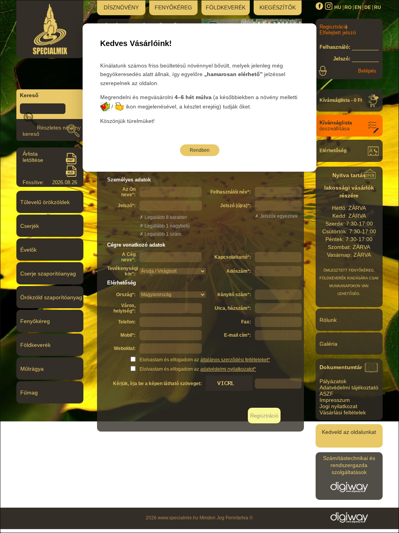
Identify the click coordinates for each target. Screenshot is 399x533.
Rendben (200, 150)
